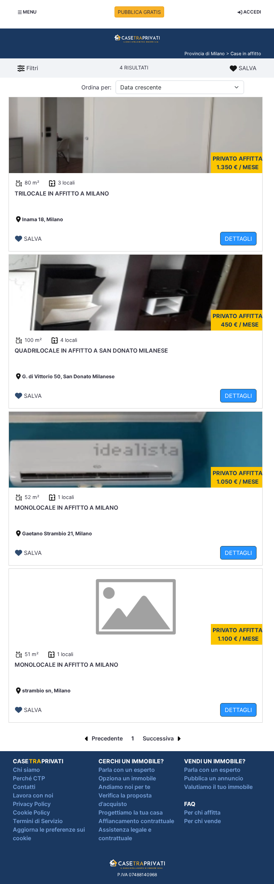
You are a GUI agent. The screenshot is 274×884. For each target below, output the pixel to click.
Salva (247, 68)
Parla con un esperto (126, 769)
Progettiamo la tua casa (130, 812)
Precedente (106, 738)
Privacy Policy (32, 803)
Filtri (31, 68)
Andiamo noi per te (124, 786)
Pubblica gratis (139, 12)
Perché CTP (29, 778)
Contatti (24, 786)
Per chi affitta (202, 812)
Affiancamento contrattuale (136, 821)
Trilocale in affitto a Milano (62, 193)
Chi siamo (26, 769)
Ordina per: (96, 87)
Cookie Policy (31, 812)
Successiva (159, 738)
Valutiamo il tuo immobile (218, 786)
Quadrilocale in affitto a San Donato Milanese (91, 350)
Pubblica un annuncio (213, 778)
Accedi (251, 12)
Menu (29, 12)
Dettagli (238, 238)
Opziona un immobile (127, 778)
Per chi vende (202, 821)
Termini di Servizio (38, 821)
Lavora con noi (33, 795)
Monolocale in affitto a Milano (66, 507)
